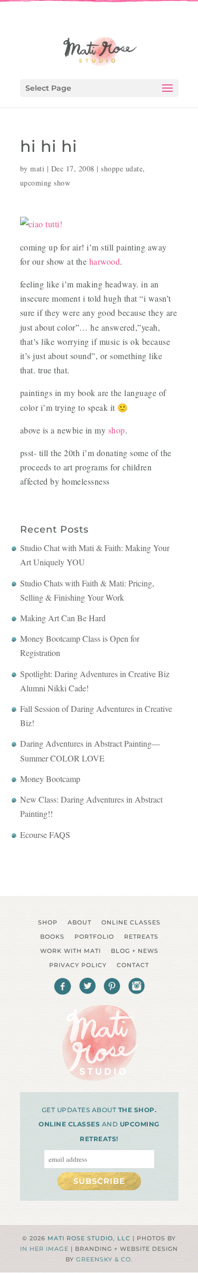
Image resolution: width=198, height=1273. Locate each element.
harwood (104, 261)
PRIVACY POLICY (78, 965)
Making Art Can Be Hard (63, 617)
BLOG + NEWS (134, 950)
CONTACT (133, 965)
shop (116, 430)
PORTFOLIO (94, 936)
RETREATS (141, 936)
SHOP (48, 922)
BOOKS (52, 936)
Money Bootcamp (50, 778)
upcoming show (45, 183)
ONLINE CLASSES (131, 922)
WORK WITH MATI (70, 950)
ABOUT (79, 922)
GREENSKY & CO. (104, 1259)
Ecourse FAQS (45, 834)
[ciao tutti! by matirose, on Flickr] (41, 223)
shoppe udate (122, 168)
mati (37, 168)
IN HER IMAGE (44, 1248)
